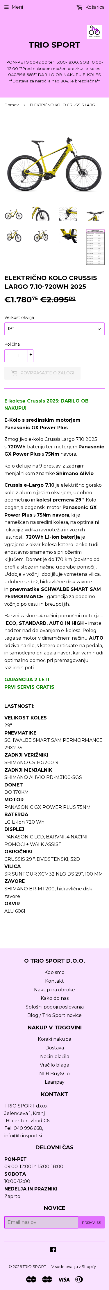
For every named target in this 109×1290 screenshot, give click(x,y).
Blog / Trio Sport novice (54, 1015)
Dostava (54, 1048)
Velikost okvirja (19, 317)
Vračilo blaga (54, 1065)
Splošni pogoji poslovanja (55, 1007)
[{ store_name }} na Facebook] (53, 1250)
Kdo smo (54, 972)
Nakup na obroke (54, 990)
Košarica (94, 7)
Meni (17, 7)
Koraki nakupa (54, 1039)
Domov (11, 104)
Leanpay (55, 1082)
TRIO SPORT (54, 45)
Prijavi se (91, 1222)
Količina (12, 344)
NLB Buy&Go (54, 1073)
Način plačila (54, 1056)
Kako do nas (55, 998)
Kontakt (54, 981)
